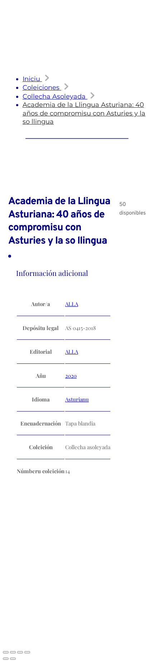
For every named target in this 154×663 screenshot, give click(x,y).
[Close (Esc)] (27, 652)
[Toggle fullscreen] (13, 652)
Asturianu (77, 399)
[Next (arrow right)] (13, 659)
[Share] (20, 652)
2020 (71, 375)
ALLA (71, 303)
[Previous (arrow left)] (6, 659)
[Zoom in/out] (6, 652)
